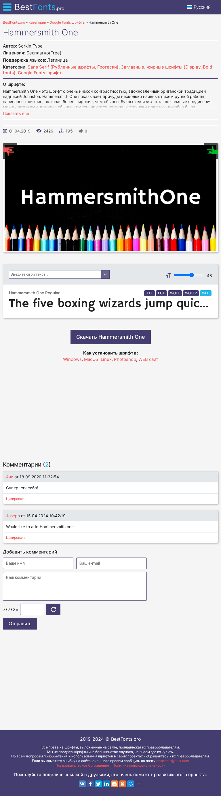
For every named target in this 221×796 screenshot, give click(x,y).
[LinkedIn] (106, 783)
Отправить (20, 623)
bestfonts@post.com (172, 761)
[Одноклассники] (122, 783)
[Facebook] (90, 783)
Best (39, 7)
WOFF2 (191, 293)
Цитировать (16, 498)
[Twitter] (98, 783)
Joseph (13, 515)
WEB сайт (148, 359)
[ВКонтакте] (82, 783)
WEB (205, 293)
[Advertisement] (110, 409)
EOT (161, 293)
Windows (72, 359)
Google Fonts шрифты (41, 72)
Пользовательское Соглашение (82, 765)
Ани (9, 476)
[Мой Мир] (130, 783)
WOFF (175, 293)
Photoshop (125, 359)
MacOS (91, 359)
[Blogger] (114, 783)
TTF (149, 293)
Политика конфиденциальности (139, 765)
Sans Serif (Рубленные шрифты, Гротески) (73, 67)
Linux (106, 359)
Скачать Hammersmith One (110, 337)
